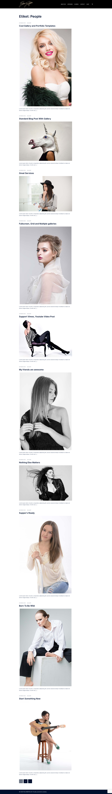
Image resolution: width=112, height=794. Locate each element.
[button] (92, 4)
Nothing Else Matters (29, 462)
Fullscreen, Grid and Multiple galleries (37, 223)
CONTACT (82, 4)
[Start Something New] (45, 735)
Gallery (29, 22)
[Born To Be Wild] (45, 647)
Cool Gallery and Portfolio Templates (37, 26)
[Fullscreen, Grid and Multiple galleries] (45, 265)
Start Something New (30, 698)
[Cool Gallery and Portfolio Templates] (45, 67)
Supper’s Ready (27, 513)
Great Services (26, 173)
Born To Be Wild (27, 606)
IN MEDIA (76, 4)
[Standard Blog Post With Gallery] (45, 141)
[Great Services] (45, 193)
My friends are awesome (31, 369)
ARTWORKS (70, 4)
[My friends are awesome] (45, 411)
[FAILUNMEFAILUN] (26, 4)
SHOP (88, 4)
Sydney (45, 791)
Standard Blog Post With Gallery (35, 118)
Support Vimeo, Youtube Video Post (37, 316)
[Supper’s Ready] (45, 554)
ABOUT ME (63, 4)
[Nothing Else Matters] (45, 482)
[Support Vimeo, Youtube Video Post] (45, 338)
